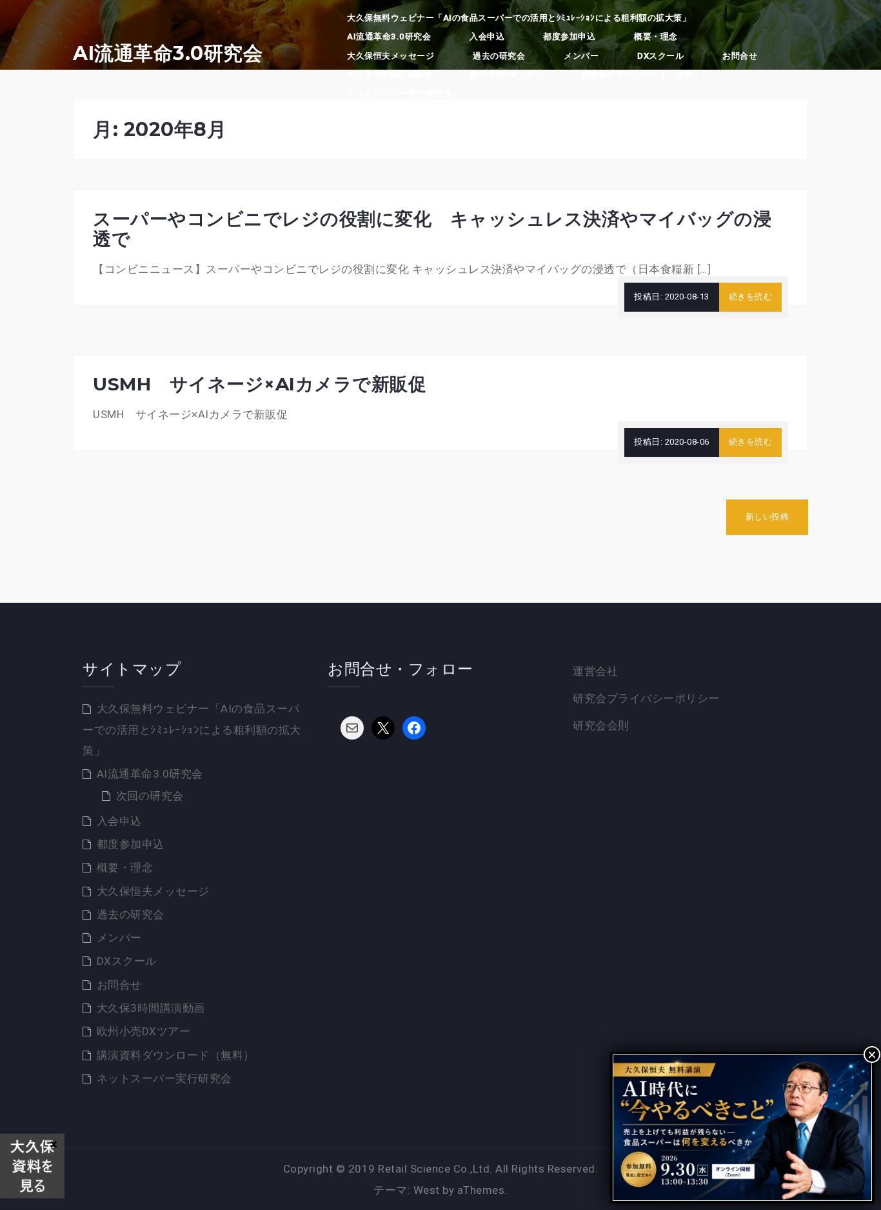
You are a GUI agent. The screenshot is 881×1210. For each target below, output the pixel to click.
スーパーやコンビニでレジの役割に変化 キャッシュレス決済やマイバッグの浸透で (432, 229)
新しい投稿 (767, 516)
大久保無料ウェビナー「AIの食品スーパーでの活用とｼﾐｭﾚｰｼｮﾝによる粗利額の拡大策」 (519, 18)
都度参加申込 (569, 36)
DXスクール (660, 56)
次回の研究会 (150, 795)
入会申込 (487, 36)
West (426, 1190)
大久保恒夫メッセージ (390, 56)
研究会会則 (601, 725)
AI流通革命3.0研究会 (167, 53)
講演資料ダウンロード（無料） (642, 74)
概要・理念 (656, 36)
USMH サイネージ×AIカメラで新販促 (259, 384)
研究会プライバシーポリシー (646, 698)
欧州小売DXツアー (506, 74)
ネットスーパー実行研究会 (399, 93)
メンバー (581, 56)
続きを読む (751, 296)
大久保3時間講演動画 (389, 74)
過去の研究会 (499, 56)
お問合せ (739, 56)
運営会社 (595, 671)
